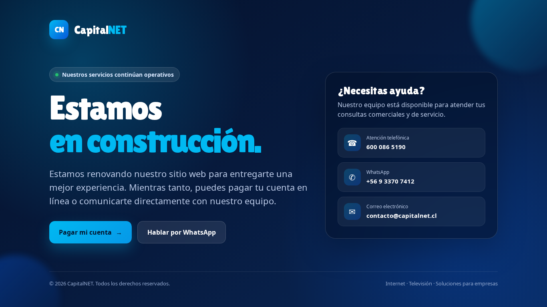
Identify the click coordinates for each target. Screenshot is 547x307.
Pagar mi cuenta (90, 232)
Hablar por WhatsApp (181, 232)
